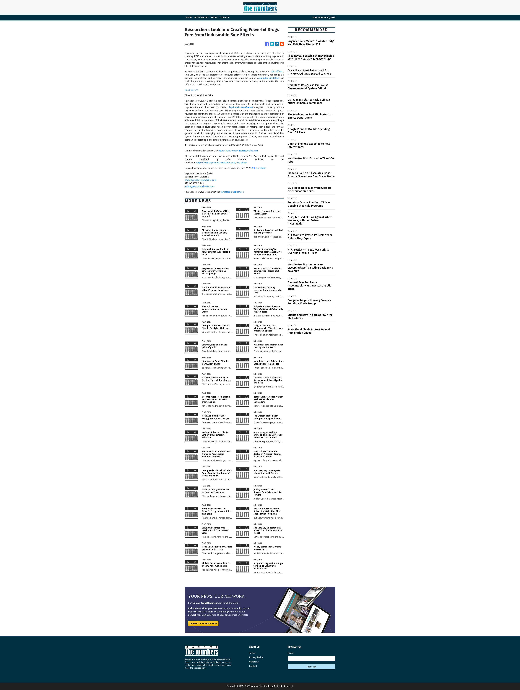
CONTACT (224, 17)
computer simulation (268, 78)
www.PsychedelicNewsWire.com (200, 180)
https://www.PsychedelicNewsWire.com (238, 150)
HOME (189, 17)
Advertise (254, 661)
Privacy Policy (256, 657)
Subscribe (311, 666)
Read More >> (191, 90)
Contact (253, 666)
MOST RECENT (201, 17)
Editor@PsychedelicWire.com (199, 186)
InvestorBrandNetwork (232, 192)
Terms (252, 653)
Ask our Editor (259, 168)
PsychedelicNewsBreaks (241, 107)
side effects (277, 71)
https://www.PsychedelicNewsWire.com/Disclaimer (221, 162)
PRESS (214, 17)
